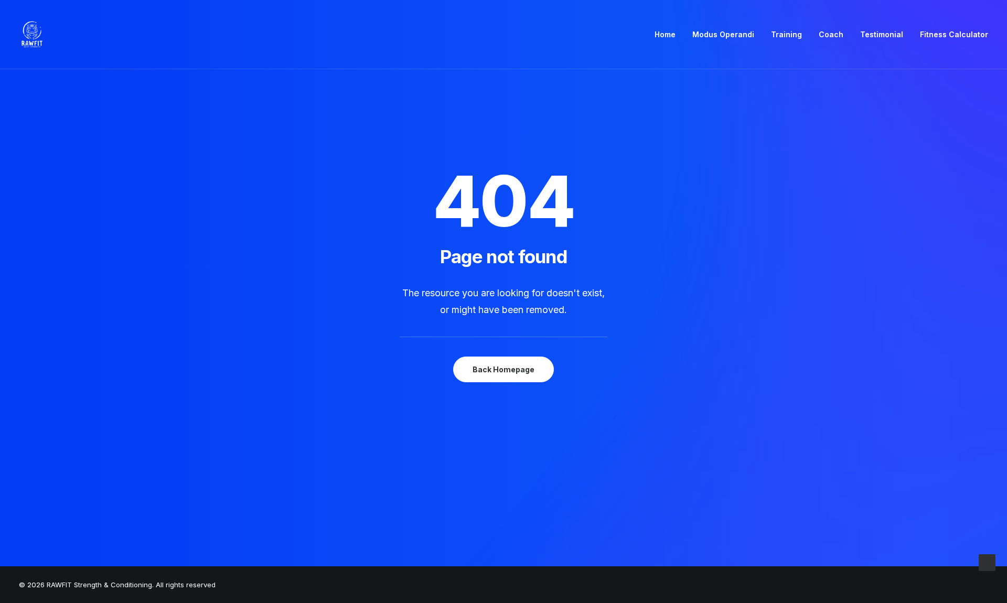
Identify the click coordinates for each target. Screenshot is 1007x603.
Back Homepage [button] (503, 369)
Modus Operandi (723, 34)
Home (665, 34)
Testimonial (881, 34)
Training (786, 34)
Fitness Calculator (954, 34)
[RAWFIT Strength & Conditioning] (32, 34)
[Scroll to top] (987, 562)
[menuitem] (669, 34)
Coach (831, 34)
